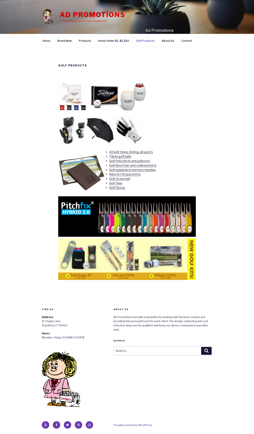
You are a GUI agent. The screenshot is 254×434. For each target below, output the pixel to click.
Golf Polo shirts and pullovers (129, 161)
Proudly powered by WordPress (132, 425)
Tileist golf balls (120, 156)
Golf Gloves (117, 187)
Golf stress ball (119, 179)
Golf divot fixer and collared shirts (132, 165)
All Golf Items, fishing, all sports (131, 152)
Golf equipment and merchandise (132, 170)
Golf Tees (115, 183)
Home (46, 40)
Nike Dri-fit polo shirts (125, 174)
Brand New (64, 40)
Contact (186, 40)
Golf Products (145, 40)
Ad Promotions (92, 15)
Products (85, 40)
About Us (168, 40)
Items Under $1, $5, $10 (113, 40)
